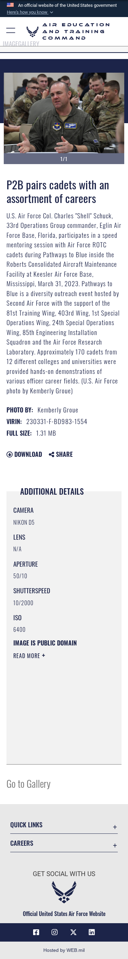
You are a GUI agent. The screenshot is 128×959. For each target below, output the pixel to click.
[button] (31, 12)
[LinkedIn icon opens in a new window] (92, 932)
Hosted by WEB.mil (64, 950)
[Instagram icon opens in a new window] (54, 932)
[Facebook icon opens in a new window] (36, 932)
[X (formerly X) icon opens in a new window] (73, 932)
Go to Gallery (28, 783)
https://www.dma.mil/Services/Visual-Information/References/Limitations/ (54, 742)
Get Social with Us (64, 874)
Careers (21, 843)
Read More (27, 656)
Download (27, 454)
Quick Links (26, 824)
